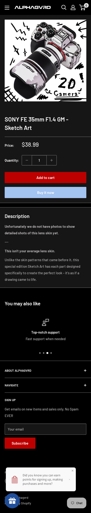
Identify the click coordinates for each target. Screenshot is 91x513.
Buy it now (45, 192)
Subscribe (20, 443)
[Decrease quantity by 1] (27, 160)
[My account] (73, 7)
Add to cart (45, 177)
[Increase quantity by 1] (51, 160)
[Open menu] (7, 8)
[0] (82, 7)
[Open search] (63, 7)
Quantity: (12, 160)
